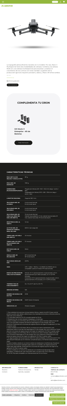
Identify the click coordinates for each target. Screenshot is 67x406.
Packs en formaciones (24, 370)
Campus (55, 1)
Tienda (36, 370)
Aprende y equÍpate (24, 372)
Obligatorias (17, 395)
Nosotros (4, 370)
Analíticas (24, 395)
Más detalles (39, 395)
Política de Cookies (14, 390)
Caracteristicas (10, 77)
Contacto (4, 372)
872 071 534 (54, 372)
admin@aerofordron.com (58, 380)
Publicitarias (31, 395)
